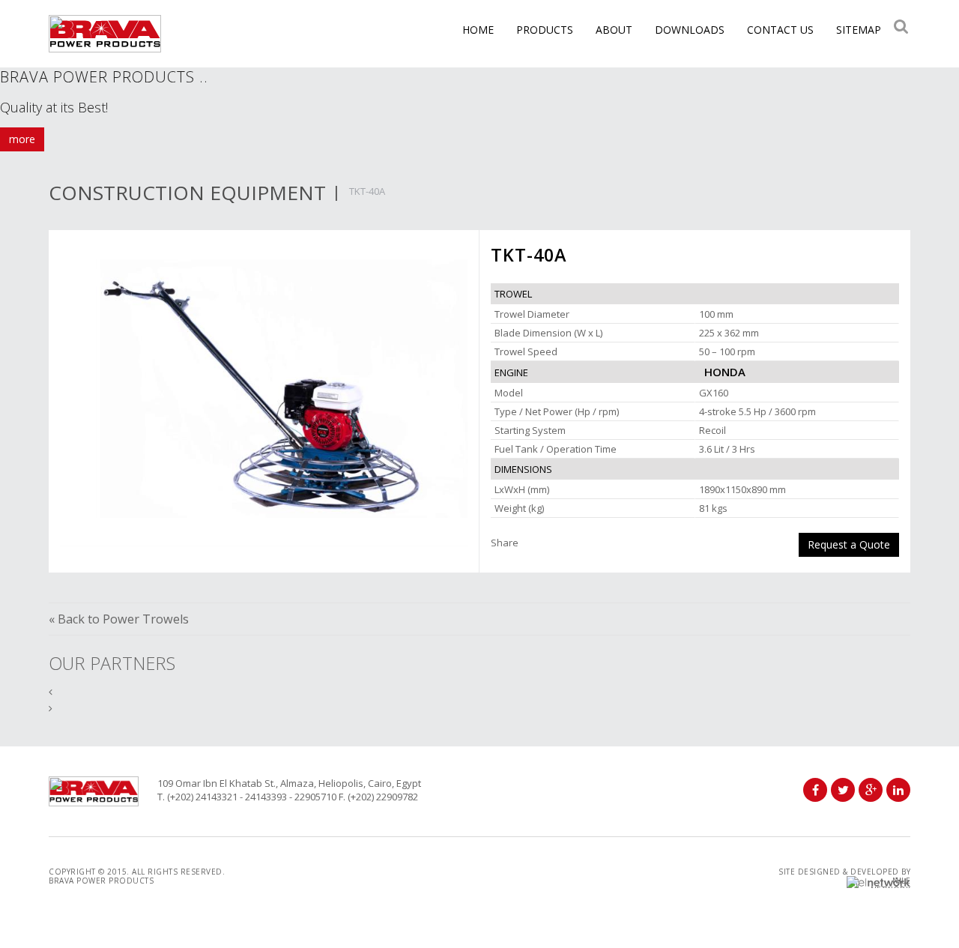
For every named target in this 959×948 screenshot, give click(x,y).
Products (544, 29)
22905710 (315, 796)
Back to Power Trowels (123, 619)
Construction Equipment (187, 192)
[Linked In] (898, 790)
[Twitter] (843, 790)
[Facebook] (815, 790)
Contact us (780, 29)
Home (478, 29)
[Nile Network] (878, 882)
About (614, 29)
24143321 (217, 796)
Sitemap (858, 29)
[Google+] (871, 790)
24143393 (266, 796)
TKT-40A (367, 191)
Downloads (689, 29)
